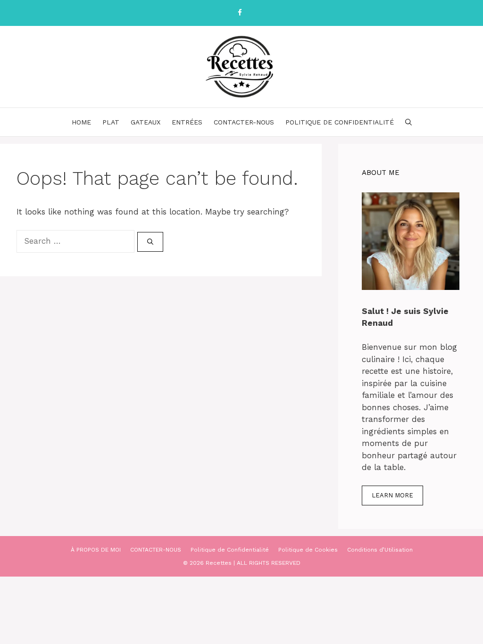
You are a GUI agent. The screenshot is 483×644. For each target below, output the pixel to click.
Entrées (187, 122)
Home (81, 122)
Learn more (392, 495)
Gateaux (145, 122)
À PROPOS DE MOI (96, 549)
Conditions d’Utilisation (380, 549)
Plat (110, 122)
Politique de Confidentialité (339, 122)
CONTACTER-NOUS (244, 122)
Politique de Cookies (308, 549)
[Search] (150, 242)
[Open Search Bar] (408, 122)
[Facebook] (240, 13)
